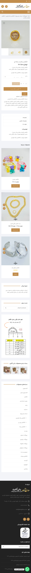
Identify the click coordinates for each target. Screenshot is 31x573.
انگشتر (22, 99)
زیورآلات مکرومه (23, 443)
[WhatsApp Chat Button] (27, 569)
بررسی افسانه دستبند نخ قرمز (23, 564)
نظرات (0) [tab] (25, 124)
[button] (4, 23)
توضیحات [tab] (25, 117)
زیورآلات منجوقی (23, 448)
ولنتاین (25, 469)
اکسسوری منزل (23, 392)
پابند (26, 405)
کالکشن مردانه (24, 456)
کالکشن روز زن (21, 422)
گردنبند (25, 460)
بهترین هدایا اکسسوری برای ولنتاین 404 (20, 560)
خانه (29, 16)
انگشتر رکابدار (24, 103)
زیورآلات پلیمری (23, 439)
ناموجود (15, 274)
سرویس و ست (24, 452)
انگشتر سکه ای (18, 105)
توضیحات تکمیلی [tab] (23, 121)
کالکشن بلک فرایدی (10, 16)
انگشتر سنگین (10, 105)
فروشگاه (25, 16)
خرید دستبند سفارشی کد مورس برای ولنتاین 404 (18, 556)
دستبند (25, 409)
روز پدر (19, 99)
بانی (6, 105)
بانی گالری (25, 107)
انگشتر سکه (24, 105)
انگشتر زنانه (18, 103)
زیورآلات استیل (24, 435)
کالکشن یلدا (22, 427)
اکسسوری (25, 388)
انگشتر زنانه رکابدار (10, 103)
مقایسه (24, 94)
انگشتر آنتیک (16, 101)
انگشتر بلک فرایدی (8, 101)
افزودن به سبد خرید (15, 83)
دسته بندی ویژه (18, 16)
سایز (26, 76)
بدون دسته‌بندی (23, 401)
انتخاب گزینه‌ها (15, 185)
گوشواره (25, 465)
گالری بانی (20, 107)
